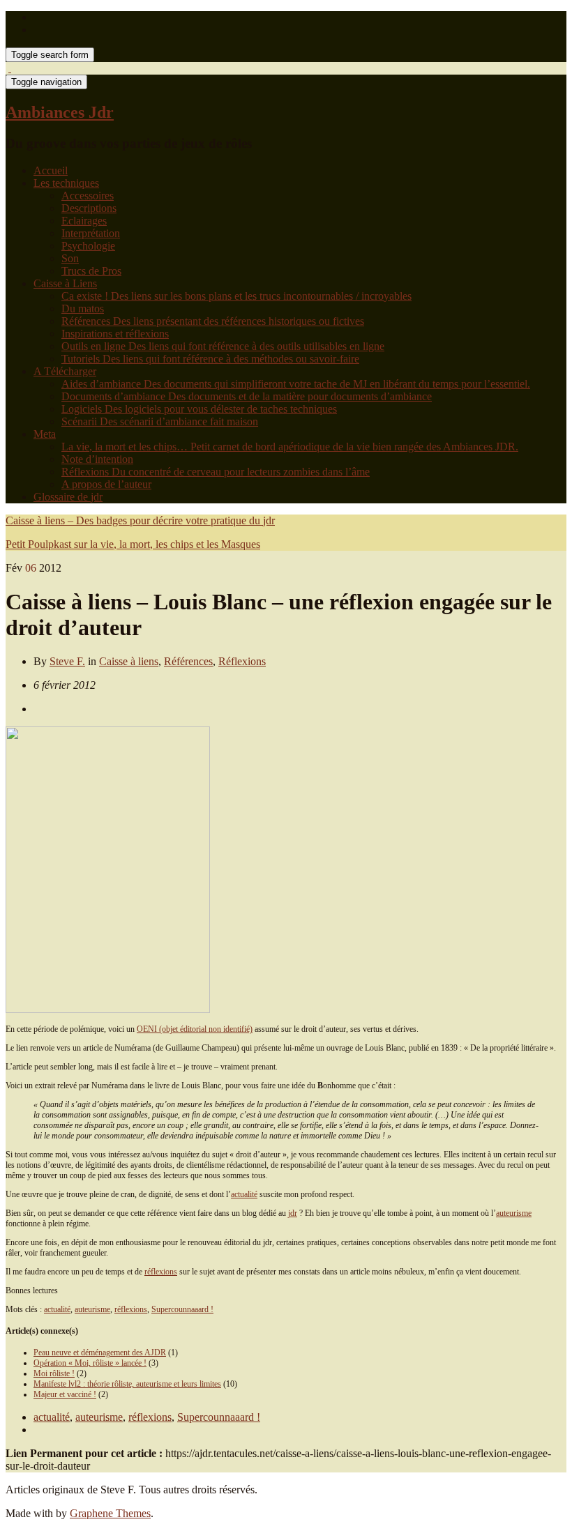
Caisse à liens (128, 661)
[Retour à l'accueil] (9, 68)
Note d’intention (97, 459)
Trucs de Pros (91, 271)
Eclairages (84, 221)
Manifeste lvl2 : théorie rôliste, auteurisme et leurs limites (127, 1384)
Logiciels (199, 409)
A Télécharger (64, 371)
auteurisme (514, 1213)
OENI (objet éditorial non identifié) (195, 1029)
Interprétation (90, 233)
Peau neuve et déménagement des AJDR (99, 1352)
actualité (244, 1194)
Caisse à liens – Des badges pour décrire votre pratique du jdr (140, 520)
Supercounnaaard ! (182, 1309)
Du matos (82, 308)
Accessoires (87, 195)
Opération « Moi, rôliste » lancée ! (89, 1363)
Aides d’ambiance (295, 384)
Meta (44, 434)
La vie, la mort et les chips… (289, 446)
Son (70, 258)
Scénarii (159, 421)
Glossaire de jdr (68, 497)
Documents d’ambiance (246, 396)
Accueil (50, 170)
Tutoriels (210, 359)
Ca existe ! (236, 296)
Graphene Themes (110, 1513)
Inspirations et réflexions (115, 334)
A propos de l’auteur (106, 484)
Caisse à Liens (65, 283)
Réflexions (215, 472)
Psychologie (88, 246)
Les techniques (66, 183)
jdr (292, 1213)
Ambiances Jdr (60, 112)
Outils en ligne (222, 346)
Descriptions (88, 208)
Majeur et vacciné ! (64, 1394)
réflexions (160, 1272)
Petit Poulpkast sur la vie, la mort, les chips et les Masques (133, 544)
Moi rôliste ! (54, 1373)
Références (212, 321)
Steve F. (67, 661)
